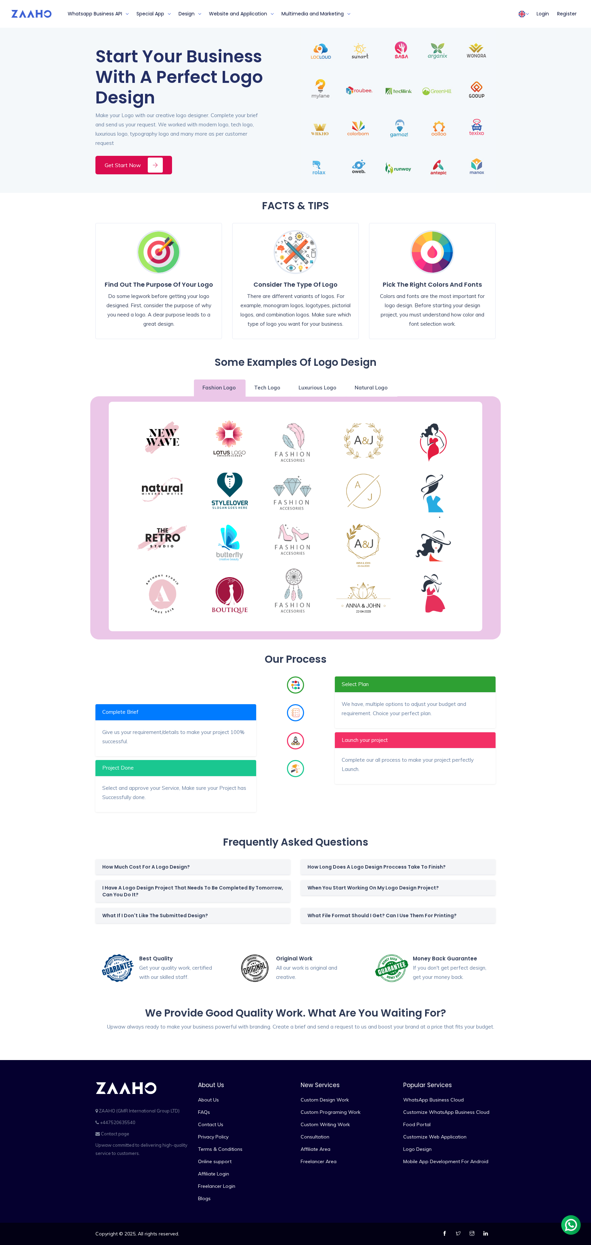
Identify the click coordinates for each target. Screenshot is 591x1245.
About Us (208, 1100)
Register (567, 13)
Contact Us (210, 1124)
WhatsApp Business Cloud (433, 1100)
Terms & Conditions (220, 1149)
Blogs (204, 1198)
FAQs (204, 1112)
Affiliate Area (315, 1149)
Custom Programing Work (330, 1112)
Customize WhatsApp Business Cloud (446, 1112)
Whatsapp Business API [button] (95, 13)
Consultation (315, 1137)
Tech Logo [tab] (267, 387)
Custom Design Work (325, 1100)
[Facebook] (445, 1234)
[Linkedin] (486, 1234)
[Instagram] (473, 1234)
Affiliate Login (213, 1174)
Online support (215, 1161)
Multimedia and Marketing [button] (312, 13)
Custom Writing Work (325, 1124)
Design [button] (187, 13)
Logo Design (417, 1149)
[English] (522, 14)
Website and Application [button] (238, 13)
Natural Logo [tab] (372, 387)
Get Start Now (123, 165)
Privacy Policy (213, 1137)
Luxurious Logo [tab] (318, 387)
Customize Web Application (435, 1137)
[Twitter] (459, 1234)
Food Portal (417, 1124)
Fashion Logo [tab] (219, 387)
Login (543, 13)
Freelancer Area (319, 1161)
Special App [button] (150, 13)
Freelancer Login (216, 1186)
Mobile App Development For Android (445, 1161)
